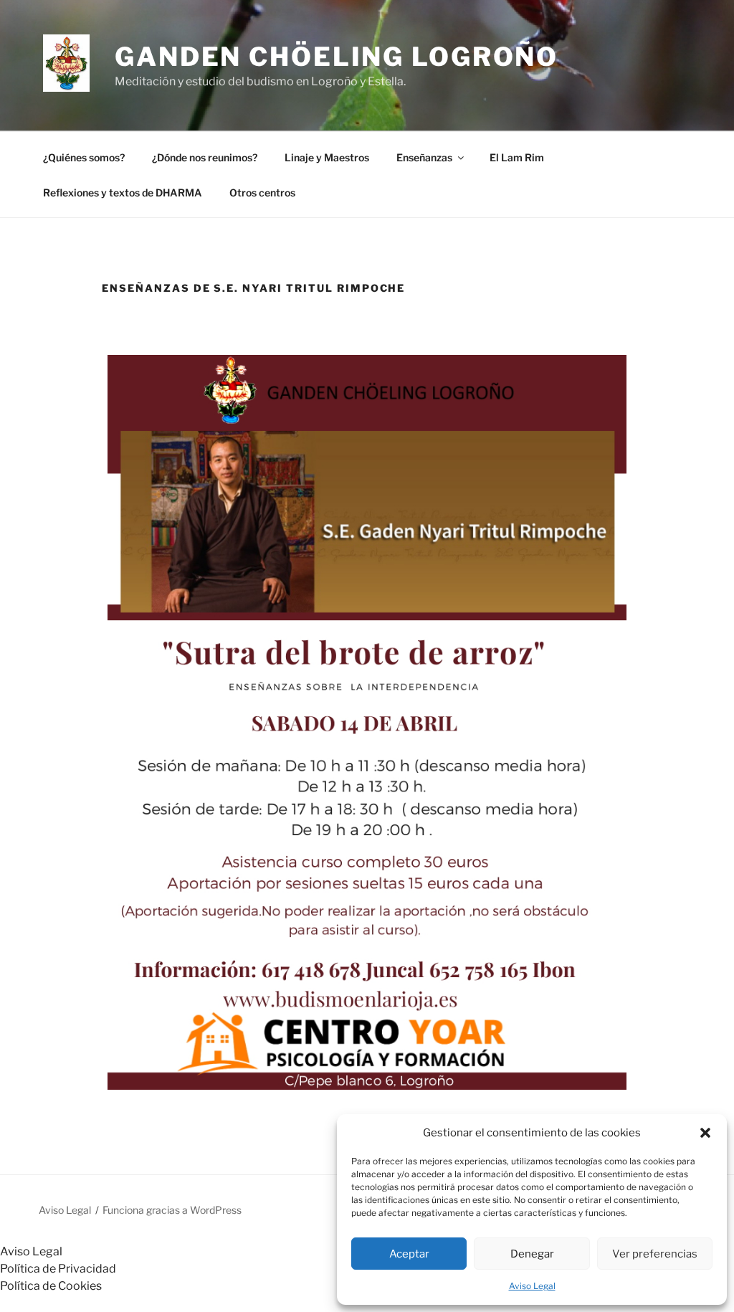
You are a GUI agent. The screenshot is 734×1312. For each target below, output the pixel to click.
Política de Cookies (51, 1286)
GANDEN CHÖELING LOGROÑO (336, 56)
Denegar (532, 1253)
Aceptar (409, 1253)
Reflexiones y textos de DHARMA (122, 192)
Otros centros (262, 192)
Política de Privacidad (58, 1268)
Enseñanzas (424, 157)
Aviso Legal (532, 1285)
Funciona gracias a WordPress (172, 1210)
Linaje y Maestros (327, 157)
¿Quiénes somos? (84, 157)
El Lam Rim (517, 157)
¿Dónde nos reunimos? (204, 157)
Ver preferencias (654, 1253)
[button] (705, 1133)
